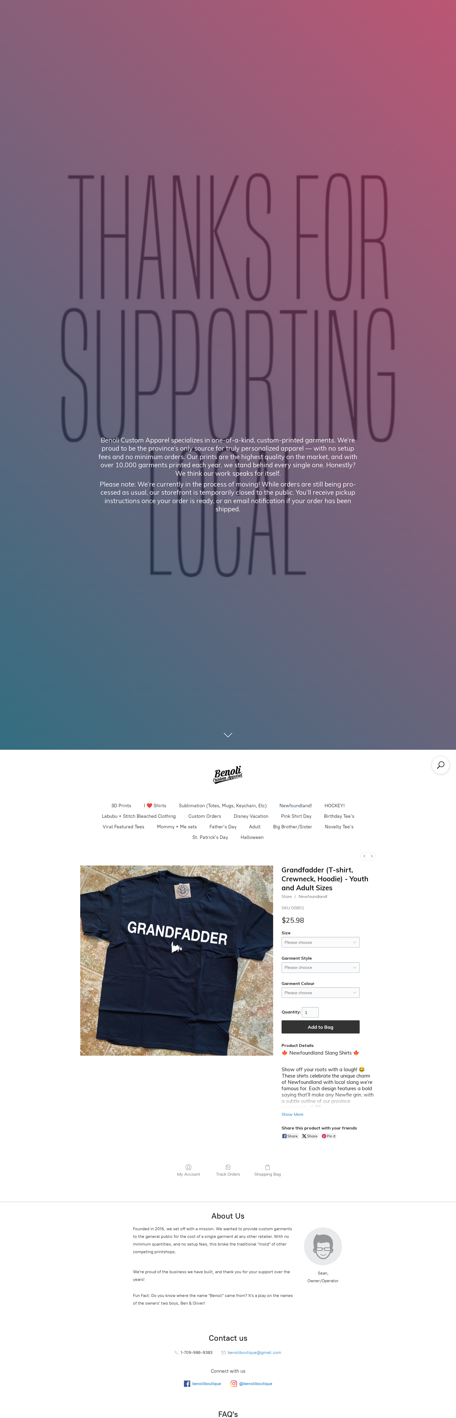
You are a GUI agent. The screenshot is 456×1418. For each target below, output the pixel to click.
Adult (254, 827)
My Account (188, 1174)
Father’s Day (223, 827)
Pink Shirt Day (296, 816)
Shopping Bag (267, 1174)
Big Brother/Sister (292, 827)
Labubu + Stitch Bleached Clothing (139, 816)
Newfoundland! (295, 806)
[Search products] (440, 765)
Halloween (252, 837)
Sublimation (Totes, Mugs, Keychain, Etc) (223, 806)
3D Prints (121, 806)
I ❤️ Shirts (155, 806)
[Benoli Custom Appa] (228, 775)
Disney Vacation (251, 816)
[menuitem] (364, 856)
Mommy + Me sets (177, 827)
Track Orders (228, 1174)
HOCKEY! (335, 806)
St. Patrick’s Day (210, 837)
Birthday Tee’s (339, 816)
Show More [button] (292, 1114)
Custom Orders (204, 816)
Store (287, 896)
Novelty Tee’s (339, 827)
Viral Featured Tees (123, 827)
